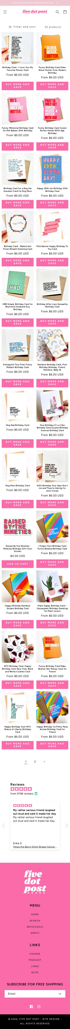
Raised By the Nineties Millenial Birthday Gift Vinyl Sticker (17, 548)
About (35, 933)
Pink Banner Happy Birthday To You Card (52, 247)
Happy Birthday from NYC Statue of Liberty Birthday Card (17, 729)
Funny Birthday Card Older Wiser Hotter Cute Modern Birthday (52, 70)
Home (35, 914)
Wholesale (35, 927)
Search (35, 920)
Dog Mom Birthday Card (18, 485)
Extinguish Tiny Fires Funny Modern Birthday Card (17, 365)
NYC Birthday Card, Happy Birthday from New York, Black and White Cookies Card (17, 669)
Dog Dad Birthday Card (17, 425)
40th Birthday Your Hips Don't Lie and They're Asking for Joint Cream (52, 488)
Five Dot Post (29, 1019)
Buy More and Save (18, 86)
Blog (35, 972)
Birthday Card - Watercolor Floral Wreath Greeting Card (17, 247)
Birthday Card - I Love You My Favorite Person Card (17, 68)
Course (35, 954)
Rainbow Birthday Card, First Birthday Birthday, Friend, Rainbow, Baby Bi (52, 367)
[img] (36, 789)
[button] (5, 12)
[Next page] (44, 761)
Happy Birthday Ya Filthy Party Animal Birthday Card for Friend (52, 729)
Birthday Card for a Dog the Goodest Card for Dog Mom (18, 189)
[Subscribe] (59, 994)
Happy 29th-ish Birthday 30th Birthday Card (52, 189)
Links (35, 966)
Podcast (35, 960)
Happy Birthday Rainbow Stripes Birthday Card (17, 607)
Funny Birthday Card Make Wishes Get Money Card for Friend (52, 669)
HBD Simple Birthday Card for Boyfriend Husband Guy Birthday (18, 307)
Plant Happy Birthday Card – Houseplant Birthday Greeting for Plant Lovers (52, 608)
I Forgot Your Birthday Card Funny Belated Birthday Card (52, 547)
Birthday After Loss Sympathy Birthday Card (52, 305)
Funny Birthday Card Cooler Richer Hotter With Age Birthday (52, 130)
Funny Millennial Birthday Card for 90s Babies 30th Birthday (17, 129)
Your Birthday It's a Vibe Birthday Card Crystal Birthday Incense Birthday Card (52, 428)
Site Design (51, 1019)
